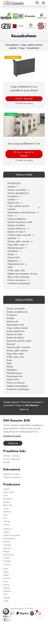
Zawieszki (11, 238)
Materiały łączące (15, 247)
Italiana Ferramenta (11, 535)
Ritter (5, 568)
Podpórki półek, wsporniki (19, 235)
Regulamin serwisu (11, 474)
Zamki (10, 267)
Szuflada (11, 199)
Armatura (11, 186)
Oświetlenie (12, 251)
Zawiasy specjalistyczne (18, 193)
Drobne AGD (13, 257)
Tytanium (7, 591)
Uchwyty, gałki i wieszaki (18, 241)
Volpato (6, 597)
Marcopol (7, 548)
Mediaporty (12, 260)
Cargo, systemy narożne (17, 327)
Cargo (22, 48)
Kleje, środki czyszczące (18, 276)
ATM (5, 495)
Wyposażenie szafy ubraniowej (21, 212)
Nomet (6, 557)
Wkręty (10, 254)
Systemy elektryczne (16, 228)
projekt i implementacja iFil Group (18, 608)
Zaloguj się (13, 443)
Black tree (7, 505)
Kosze (10, 215)
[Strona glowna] (13, 3)
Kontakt (6, 462)
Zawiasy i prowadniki (16, 189)
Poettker (7, 561)
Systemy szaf (13, 202)
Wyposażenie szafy (15, 324)
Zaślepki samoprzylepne (17, 385)
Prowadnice (12, 196)
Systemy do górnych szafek (19, 222)
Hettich (6, 489)
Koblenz (7, 541)
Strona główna (11, 44)
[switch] (5, 619)
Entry (5, 514)
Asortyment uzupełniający (18, 283)
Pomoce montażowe (16, 280)
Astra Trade (8, 492)
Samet (6, 571)
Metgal (6, 551)
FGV (5, 518)
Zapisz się (24, 409)
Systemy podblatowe (16, 218)
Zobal (5, 600)
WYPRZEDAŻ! (14, 183)
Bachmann (7, 498)
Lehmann (7, 545)
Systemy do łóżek (15, 231)
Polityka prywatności (12, 477)
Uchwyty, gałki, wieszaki (17, 350)
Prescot (6, 564)
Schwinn (7, 578)
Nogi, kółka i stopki (16, 244)
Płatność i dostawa (11, 455)
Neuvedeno (8, 554)
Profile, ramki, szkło (16, 270)
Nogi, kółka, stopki (14, 353)
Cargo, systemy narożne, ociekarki (18, 207)
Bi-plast (6, 502)
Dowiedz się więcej (24, 103)
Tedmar (6, 587)
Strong (6, 584)
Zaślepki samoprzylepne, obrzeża (22, 273)
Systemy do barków (16, 225)
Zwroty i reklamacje (11, 459)
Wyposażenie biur (15, 264)
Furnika (6, 524)
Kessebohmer (9, 538)
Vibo (5, 594)
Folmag (6, 521)
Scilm (5, 581)
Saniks (6, 575)
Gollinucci (7, 528)
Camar (6, 508)
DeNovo (7, 511)
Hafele (6, 532)
